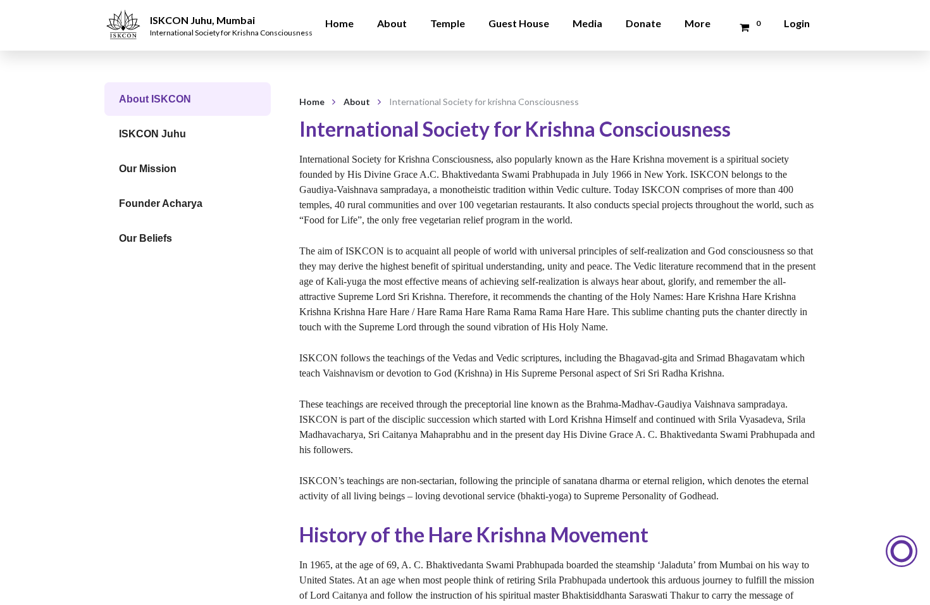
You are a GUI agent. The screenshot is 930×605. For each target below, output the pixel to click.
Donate (643, 23)
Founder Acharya (160, 203)
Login (797, 23)
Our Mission (148, 168)
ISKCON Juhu (152, 133)
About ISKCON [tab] (155, 99)
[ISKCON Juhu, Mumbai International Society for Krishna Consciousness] (125, 16)
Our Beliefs (145, 238)
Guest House (518, 23)
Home (339, 23)
